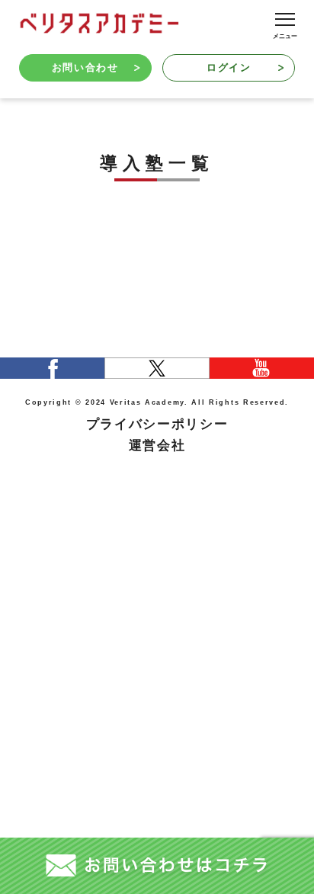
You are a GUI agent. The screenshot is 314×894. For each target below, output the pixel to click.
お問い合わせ (85, 67)
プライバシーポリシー (157, 424)
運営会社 (157, 445)
